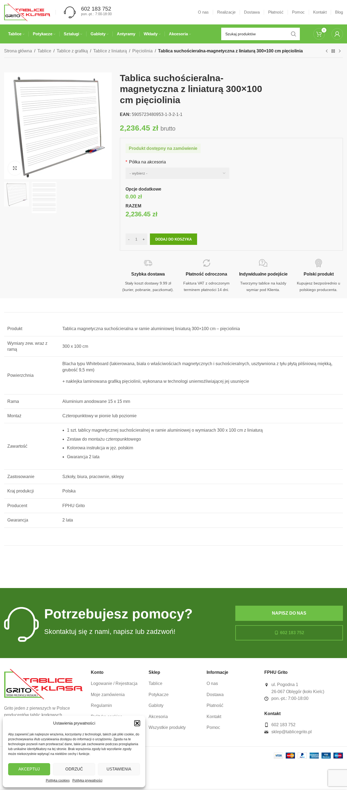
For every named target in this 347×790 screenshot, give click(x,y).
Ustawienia (119, 769)
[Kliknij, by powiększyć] (15, 168)
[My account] (337, 34)
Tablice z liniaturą (110, 51)
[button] (137, 723)
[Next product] (339, 51)
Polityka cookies (58, 780)
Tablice (44, 51)
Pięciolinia (142, 51)
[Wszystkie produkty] (333, 51)
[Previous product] (326, 51)
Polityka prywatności (87, 780)
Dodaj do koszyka (173, 239)
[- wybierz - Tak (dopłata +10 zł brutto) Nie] (177, 173)
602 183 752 (292, 632)
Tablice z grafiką (72, 51)
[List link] (115, 683)
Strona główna (18, 51)
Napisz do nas (289, 613)
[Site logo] (27, 12)
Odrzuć (74, 769)
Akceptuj (29, 769)
